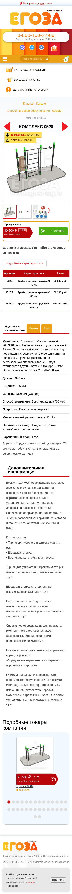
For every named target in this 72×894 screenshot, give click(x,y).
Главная (28, 103)
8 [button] (39, 802)
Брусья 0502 (24, 786)
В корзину (57, 231)
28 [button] (65, 809)
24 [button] (48, 809)
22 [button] (39, 809)
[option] (36, 167)
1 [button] (8, 802)
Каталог (41, 103)
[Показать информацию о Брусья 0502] (34, 755)
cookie (31, 882)
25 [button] (52, 809)
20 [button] (30, 809)
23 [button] (43, 809)
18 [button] (22, 809)
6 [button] (30, 802)
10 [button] (48, 802)
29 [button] (35, 816)
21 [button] (35, 809)
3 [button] (17, 802)
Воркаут (57, 110)
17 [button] (17, 809)
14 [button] (65, 802)
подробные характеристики (24, 263)
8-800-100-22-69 (36, 35)
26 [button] (57, 809)
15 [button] (8, 809)
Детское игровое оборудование (28, 110)
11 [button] (52, 802)
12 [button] (57, 802)
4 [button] (22, 802)
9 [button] (43, 802)
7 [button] (35, 802)
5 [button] (26, 802)
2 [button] (13, 802)
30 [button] (39, 816)
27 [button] (61, 809)
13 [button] (61, 802)
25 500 (29, 778)
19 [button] (26, 809)
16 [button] (13, 809)
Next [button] (49, 210)
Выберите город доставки (37, 3)
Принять (58, 879)
